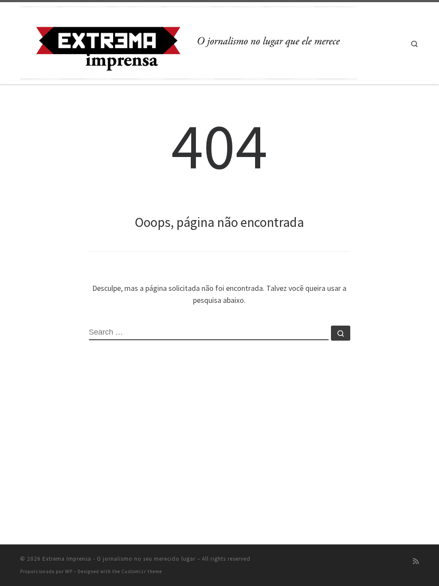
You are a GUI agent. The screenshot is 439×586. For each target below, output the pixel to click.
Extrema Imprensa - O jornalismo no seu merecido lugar (118, 558)
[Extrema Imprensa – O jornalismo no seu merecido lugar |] (188, 41)
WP (68, 571)
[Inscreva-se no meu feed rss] (416, 561)
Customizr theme (141, 571)
